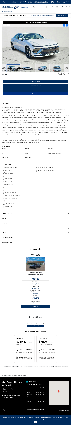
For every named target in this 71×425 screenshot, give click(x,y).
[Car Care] (5, 389)
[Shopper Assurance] (12, 389)
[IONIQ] (5, 391)
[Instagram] (4, 410)
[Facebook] (2, 410)
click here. (24, 375)
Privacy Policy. (57, 419)
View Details (35, 306)
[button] (58, 391)
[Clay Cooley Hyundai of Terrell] (8, 7)
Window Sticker (35, 93)
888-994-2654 (31, 384)
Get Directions (7, 397)
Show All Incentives (35, 326)
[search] (69, 7)
